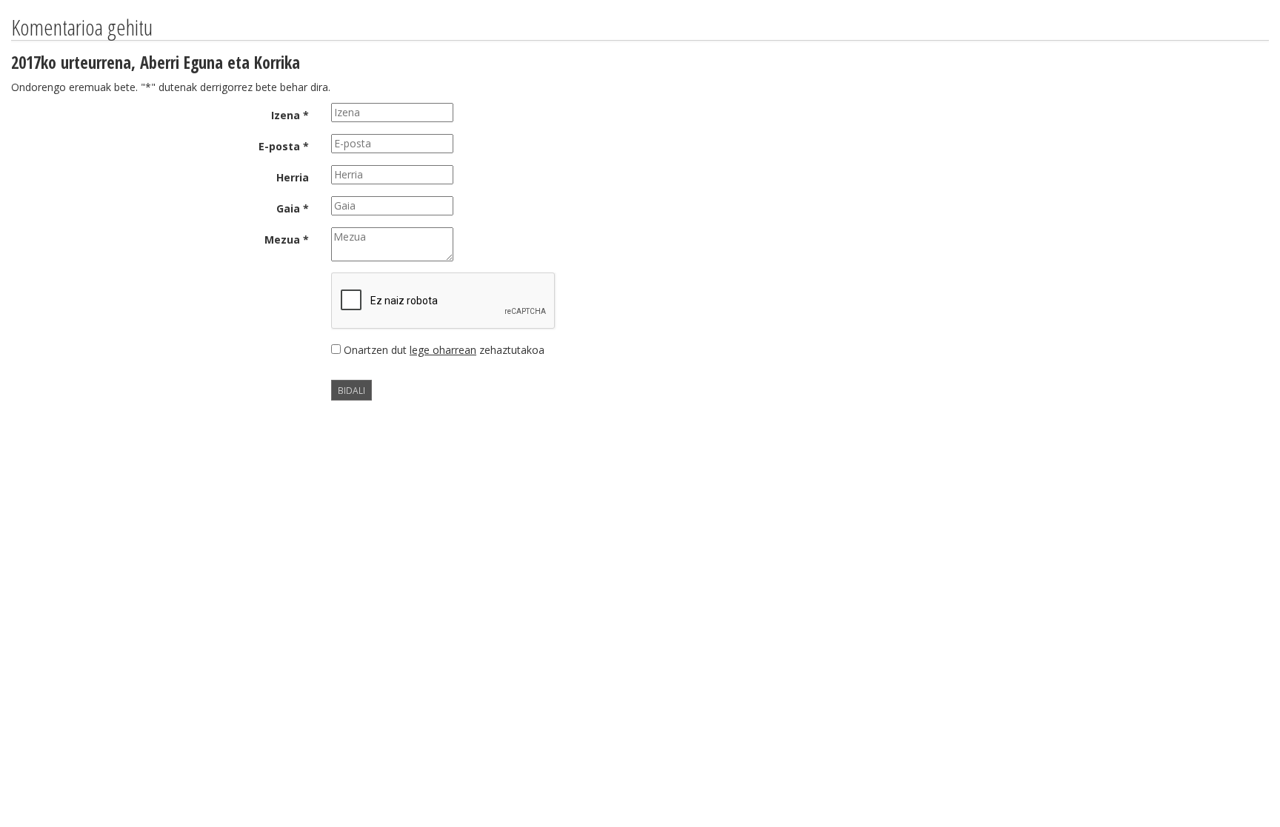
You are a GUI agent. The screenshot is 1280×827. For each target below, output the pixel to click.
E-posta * (284, 146)
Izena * (290, 115)
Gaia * (292, 208)
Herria (292, 177)
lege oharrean (443, 350)
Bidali (351, 390)
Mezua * (286, 239)
